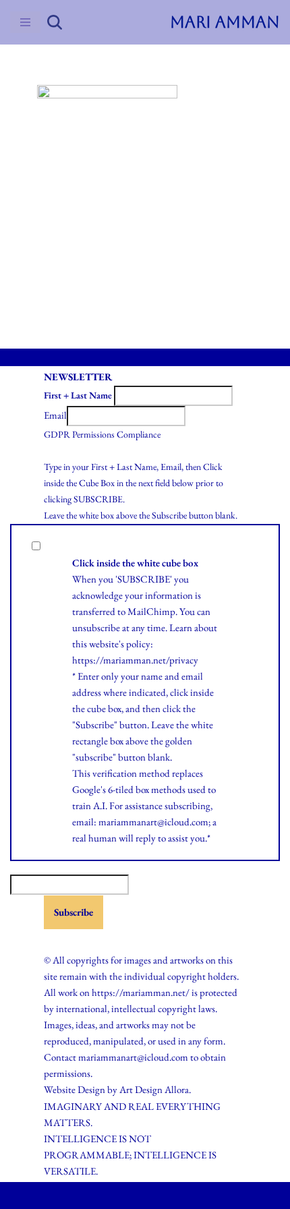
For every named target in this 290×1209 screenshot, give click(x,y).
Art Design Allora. (155, 1089)
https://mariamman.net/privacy (135, 659)
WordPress (176, 1195)
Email (55, 415)
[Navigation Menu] (25, 22)
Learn (180, 627)
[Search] (54, 22)
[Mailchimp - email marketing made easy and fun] (77, 940)
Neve (90, 1195)
